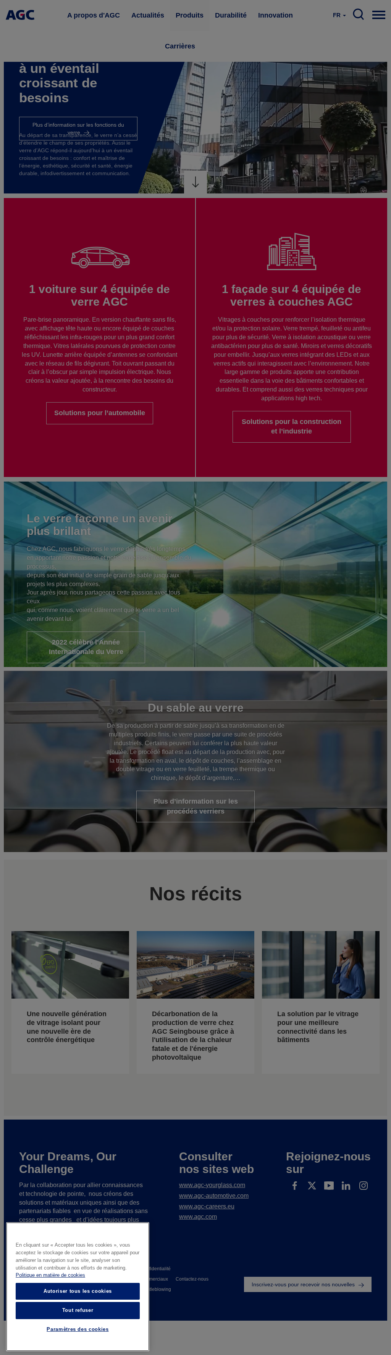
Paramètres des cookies (77, 1329)
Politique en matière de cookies (50, 1275)
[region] (77, 1286)
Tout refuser (78, 1310)
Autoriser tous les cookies (78, 1291)
